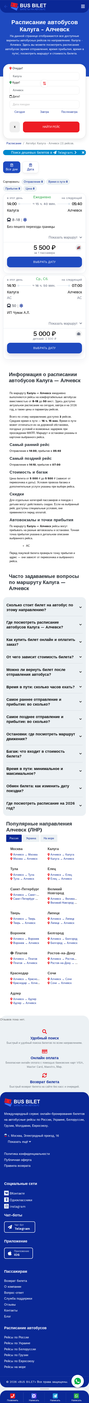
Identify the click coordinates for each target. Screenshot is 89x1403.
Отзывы (10, 1304)
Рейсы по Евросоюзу (19, 1361)
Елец (52, 869)
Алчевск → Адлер (24, 999)
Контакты (11, 1310)
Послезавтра (69, 111)
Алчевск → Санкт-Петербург (31, 894)
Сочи (52, 973)
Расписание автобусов (25, 1328)
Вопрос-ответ (14, 1293)
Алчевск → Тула (23, 874)
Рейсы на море (15, 1367)
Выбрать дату (44, 262)
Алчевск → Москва (25, 854)
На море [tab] (49, 838)
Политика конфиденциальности (27, 1154)
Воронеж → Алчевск (26, 943)
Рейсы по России (16, 1337)
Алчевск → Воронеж (26, 938)
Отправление (32, 181)
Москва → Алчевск (25, 858)
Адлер (15, 993)
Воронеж (17, 933)
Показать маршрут (63, 237)
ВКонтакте (17, 1193)
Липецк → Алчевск (62, 922)
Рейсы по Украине (17, 1343)
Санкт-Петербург (24, 889)
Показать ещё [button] (18, 1142)
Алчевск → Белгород (64, 938)
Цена (29, 188)
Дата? (16, 96)
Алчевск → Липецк (62, 918)
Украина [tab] (31, 838)
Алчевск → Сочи (61, 979)
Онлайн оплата (45, 1058)
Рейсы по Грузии (16, 1355)
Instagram (17, 1206)
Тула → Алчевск (23, 878)
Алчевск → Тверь (24, 918)
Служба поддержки (18, 1298)
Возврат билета (44, 1082)
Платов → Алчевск (25, 963)
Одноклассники (20, 1200)
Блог (7, 1316)
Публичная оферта (17, 1160)
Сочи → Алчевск (61, 983)
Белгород (56, 933)
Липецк (54, 913)
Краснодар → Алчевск (27, 983)
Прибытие (11, 188)
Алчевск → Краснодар (27, 979)
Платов (20, 953)
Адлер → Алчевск (24, 1003)
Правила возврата (17, 1166)
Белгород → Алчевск (64, 943)
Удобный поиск (44, 1038)
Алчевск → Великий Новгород (70, 898)
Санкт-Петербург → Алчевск (31, 898)
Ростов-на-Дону (61, 953)
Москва (16, 849)
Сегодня (19, 111)
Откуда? (17, 68)
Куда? (16, 82)
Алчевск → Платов (25, 958)
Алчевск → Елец (61, 874)
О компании (12, 1287)
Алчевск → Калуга (62, 854)
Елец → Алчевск (61, 878)
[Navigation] (83, 6)
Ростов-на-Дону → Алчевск (68, 963)
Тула (14, 869)
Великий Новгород (56, 891)
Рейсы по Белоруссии (20, 1349)
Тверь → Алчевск (24, 922)
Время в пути (57, 181)
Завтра (44, 111)
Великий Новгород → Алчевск (70, 902)
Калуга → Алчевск (62, 858)
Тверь (15, 913)
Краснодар (19, 973)
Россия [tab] (14, 838)
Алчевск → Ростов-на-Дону (68, 958)
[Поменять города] (44, 83)
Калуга (53, 849)
